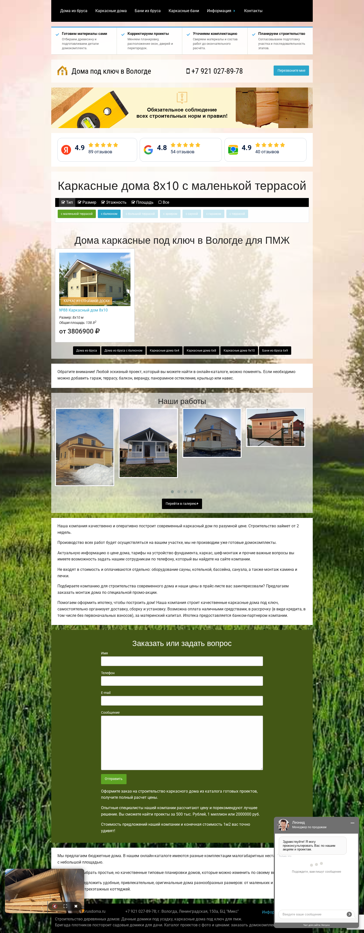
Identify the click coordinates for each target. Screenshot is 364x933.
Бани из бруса (148, 10)
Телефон (108, 673)
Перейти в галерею (181, 504)
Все (165, 202)
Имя (104, 653)
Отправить (114, 779)
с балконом (109, 214)
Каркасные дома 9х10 (239, 350)
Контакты (253, 10)
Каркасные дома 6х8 (201, 350)
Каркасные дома (111, 10)
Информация (219, 10)
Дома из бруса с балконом (123, 350)
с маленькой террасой (77, 214)
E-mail (105, 693)
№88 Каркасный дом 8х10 (83, 310)
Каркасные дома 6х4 (164, 350)
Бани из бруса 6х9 (275, 350)
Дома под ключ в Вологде (110, 71)
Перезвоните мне (291, 70)
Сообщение (110, 712)
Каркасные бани (184, 10)
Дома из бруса (73, 10)
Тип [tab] (69, 202)
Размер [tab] (88, 202)
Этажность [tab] (116, 202)
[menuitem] (73, 11)
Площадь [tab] (144, 202)
